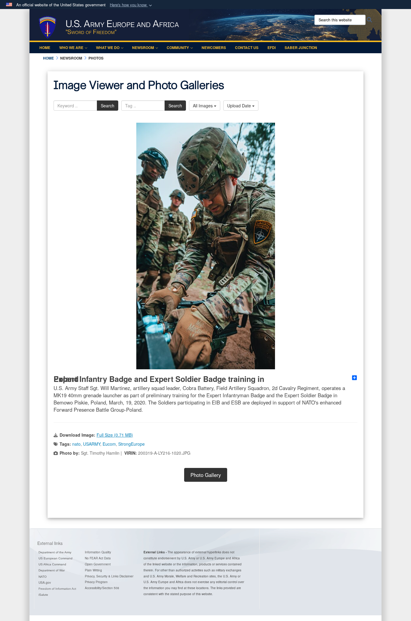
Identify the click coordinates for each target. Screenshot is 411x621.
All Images (203, 106)
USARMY (91, 444)
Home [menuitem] (44, 47)
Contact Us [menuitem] (246, 47)
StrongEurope (131, 444)
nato (76, 444)
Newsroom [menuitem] (143, 47)
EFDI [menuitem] (271, 47)
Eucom (109, 444)
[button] (131, 5)
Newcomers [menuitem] (214, 47)
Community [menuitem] (178, 47)
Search (107, 106)
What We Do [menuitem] (107, 47)
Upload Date (239, 106)
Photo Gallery (205, 474)
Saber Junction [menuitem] (301, 47)
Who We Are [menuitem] (71, 47)
